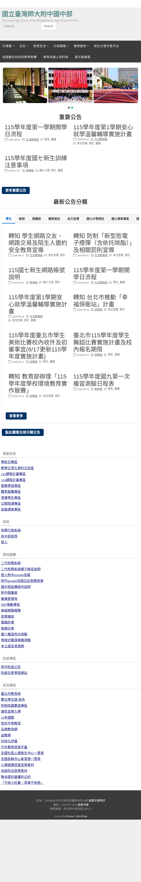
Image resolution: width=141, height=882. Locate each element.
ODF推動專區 (10, 605)
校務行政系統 (11, 530)
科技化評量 (9, 741)
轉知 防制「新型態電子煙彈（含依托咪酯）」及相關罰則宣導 (102, 243)
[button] (7, 85)
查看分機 (82, 804)
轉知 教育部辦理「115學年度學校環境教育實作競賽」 (37, 383)
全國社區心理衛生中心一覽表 (22, 753)
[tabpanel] (70, 323)
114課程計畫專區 (13, 480)
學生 (47, 139)
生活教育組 (32, 139)
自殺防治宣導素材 (14, 771)
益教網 (6, 735)
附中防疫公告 (11, 667)
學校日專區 (9, 462)
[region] (70, 88)
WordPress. (81, 816)
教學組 (33, 282)
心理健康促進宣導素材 (17, 765)
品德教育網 (9, 729)
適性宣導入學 (11, 711)
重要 (53, 139)
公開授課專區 (11, 503)
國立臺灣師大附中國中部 (37, 14)
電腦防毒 (7, 622)
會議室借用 (9, 599)
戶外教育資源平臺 (14, 747)
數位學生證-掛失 (13, 700)
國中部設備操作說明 (16, 587)
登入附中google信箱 (15, 575)
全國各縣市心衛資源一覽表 (21, 759)
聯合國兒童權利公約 (16, 777)
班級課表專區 (11, 509)
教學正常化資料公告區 (17, 468)
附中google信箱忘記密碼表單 (22, 581)
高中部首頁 (9, 536)
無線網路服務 (11, 610)
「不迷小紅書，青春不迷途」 (22, 783)
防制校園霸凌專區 (14, 706)
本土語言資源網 (12, 646)
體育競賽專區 (11, 492)
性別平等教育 (11, 723)
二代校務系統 (11, 563)
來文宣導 (82, 143)
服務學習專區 (11, 486)
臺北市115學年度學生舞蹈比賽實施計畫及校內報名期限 (102, 342)
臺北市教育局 (11, 694)
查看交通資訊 (96, 800)
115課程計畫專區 (13, 474)
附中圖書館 (9, 593)
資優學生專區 (11, 498)
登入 (4, 542)
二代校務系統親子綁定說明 (21, 569)
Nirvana (70, 816)
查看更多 (16, 416)
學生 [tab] (9, 218)
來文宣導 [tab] (73, 218)
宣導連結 (7, 616)
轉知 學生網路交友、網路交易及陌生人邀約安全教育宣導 (37, 243)
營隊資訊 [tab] (54, 218)
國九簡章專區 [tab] (120, 218)
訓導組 (30, 170)
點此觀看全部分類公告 (22, 432)
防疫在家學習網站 (14, 673)
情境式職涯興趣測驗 (16, 640)
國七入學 (44, 170)
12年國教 (7, 717)
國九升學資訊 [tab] (95, 218)
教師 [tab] (22, 218)
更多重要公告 (15, 190)
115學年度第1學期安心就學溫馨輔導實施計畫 (37, 304)
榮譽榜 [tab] (36, 218)
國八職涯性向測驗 (14, 634)
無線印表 (7, 628)
